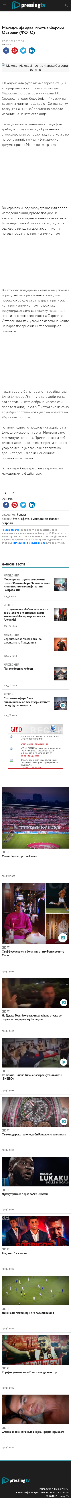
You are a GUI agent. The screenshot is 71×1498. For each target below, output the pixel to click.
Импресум (45, 1488)
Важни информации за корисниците (36, 1492)
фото (25, 519)
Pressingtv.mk (10, 529)
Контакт (64, 1492)
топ (17, 519)
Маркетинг (60, 1488)
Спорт (22, 514)
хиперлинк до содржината (29, 542)
